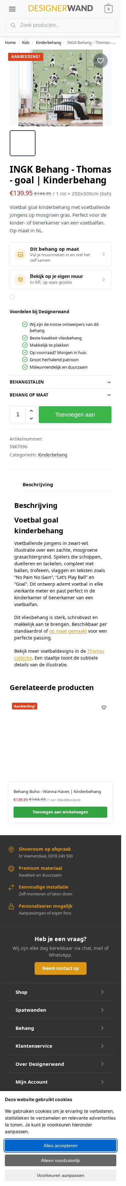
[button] (108, 9)
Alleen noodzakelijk (60, 1160)
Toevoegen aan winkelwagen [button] (60, 812)
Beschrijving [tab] (38, 484)
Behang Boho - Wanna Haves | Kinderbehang (57, 791)
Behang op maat (29, 395)
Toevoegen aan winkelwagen (75, 417)
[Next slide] (100, 87)
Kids (25, 42)
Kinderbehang (48, 42)
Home (10, 42)
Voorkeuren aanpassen (60, 1175)
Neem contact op (60, 968)
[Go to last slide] (20, 87)
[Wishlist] (104, 707)
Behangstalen (27, 382)
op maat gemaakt (68, 631)
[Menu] (12, 9)
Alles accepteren (61, 1145)
